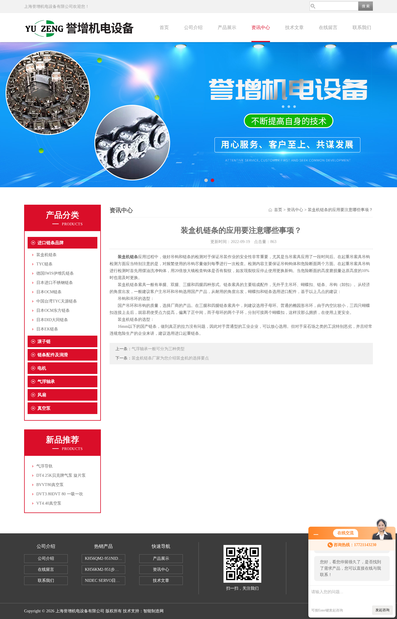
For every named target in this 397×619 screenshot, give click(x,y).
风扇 (41, 395)
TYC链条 (44, 264)
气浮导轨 (44, 466)
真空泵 (44, 408)
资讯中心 (260, 27)
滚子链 (44, 341)
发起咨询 (382, 610)
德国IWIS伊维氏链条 (55, 273)
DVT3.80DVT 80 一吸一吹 (59, 494)
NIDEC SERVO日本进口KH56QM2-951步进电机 (105, 580)
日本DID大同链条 (52, 320)
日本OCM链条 (49, 292)
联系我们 (362, 27)
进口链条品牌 (50, 242)
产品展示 (227, 27)
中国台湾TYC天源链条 (56, 301)
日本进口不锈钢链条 (54, 282)
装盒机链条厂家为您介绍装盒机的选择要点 (170, 358)
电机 (41, 368)
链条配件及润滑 (52, 354)
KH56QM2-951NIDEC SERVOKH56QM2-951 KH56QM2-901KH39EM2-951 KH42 (105, 558)
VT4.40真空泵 (48, 503)
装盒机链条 (46, 255)
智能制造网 (153, 611)
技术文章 (294, 27)
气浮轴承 (46, 381)
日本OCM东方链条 (53, 310)
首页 (164, 27)
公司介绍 (193, 27)
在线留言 (328, 27)
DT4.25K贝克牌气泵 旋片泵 (61, 475)
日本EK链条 (47, 329)
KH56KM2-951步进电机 (105, 569)
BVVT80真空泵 (50, 485)
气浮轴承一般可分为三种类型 (158, 349)
